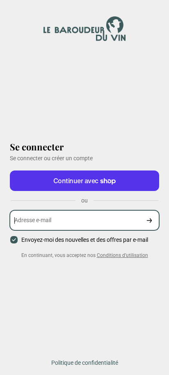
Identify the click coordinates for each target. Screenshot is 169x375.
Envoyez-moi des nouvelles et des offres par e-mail (84, 239)
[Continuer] (149, 220)
